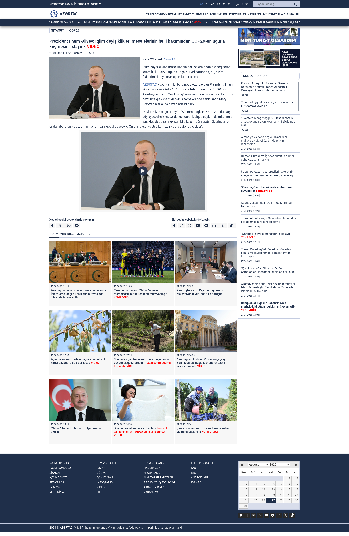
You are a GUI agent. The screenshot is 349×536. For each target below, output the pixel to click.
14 (281, 489)
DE (218, 4)
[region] (270, 200)
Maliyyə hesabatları (159, 477)
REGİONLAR (56, 482)
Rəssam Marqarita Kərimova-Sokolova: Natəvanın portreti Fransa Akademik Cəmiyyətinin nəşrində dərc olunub (266, 87)
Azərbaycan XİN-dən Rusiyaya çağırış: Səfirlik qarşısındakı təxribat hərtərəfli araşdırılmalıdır (201, 363)
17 (245, 494)
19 (263, 494)
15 (288, 489)
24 (245, 500)
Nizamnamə (152, 472)
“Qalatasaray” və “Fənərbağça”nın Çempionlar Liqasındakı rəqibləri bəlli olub (268, 270)
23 (296, 494)
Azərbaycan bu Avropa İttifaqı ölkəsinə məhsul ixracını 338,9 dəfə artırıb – (238, 22)
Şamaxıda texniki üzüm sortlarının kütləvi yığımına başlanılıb (203, 430)
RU (207, 4)
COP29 (74, 30)
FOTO (100, 492)
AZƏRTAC (170, 59)
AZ (201, 4)
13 (273, 489)
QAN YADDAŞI (105, 477)
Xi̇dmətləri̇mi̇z (154, 487)
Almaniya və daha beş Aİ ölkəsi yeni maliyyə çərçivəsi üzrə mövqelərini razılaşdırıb (264, 140)
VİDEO (290, 13)
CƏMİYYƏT (254, 13)
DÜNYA (101, 472)
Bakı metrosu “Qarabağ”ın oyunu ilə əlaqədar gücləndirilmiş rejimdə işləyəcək (113, 22)
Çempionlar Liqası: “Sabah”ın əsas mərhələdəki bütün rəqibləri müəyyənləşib (140, 294)
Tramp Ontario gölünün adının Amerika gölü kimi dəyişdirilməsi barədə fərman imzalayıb (266, 253)
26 (263, 500)
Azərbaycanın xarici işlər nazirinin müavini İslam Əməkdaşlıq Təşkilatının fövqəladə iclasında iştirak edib (78, 294)
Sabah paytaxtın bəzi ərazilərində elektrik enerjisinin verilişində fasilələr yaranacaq (267, 173)
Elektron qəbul (202, 463)
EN (212, 4)
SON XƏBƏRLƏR (255, 76)
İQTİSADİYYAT (218, 13)
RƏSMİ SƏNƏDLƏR (180, 13)
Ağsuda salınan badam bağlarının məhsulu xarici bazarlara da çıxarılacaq (79, 361)
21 (281, 494)
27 (273, 500)
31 (245, 506)
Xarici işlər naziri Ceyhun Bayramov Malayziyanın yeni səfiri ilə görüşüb (200, 292)
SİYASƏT (201, 13)
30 (296, 500)
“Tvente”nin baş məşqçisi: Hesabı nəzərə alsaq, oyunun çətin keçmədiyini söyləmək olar (268, 121)
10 (245, 489)
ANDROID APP (199, 477)
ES (229, 4)
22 (288, 494)
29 (288, 500)
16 (296, 489)
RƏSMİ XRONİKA (156, 13)
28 (281, 500)
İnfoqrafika (105, 482)
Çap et (78, 53)
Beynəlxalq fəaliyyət (159, 482)
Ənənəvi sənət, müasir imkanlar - (142, 432)
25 (255, 500)
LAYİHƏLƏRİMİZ (273, 13)
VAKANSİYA (151, 492)
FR (224, 4)
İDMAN (101, 468)
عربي (236, 4)
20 (273, 494)
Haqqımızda (152, 468)
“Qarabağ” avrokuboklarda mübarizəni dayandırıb (266, 189)
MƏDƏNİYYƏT (237, 13)
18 (255, 494)
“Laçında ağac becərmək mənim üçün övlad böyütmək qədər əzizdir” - (142, 363)
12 (263, 489)
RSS (193, 472)
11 (255, 489)
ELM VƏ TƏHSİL (107, 463)
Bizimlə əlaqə (154, 463)
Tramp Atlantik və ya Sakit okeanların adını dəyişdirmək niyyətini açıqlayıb (268, 219)
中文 (245, 4)
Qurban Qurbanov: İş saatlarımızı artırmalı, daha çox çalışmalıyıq (268, 157)
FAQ (193, 468)
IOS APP (196, 482)
